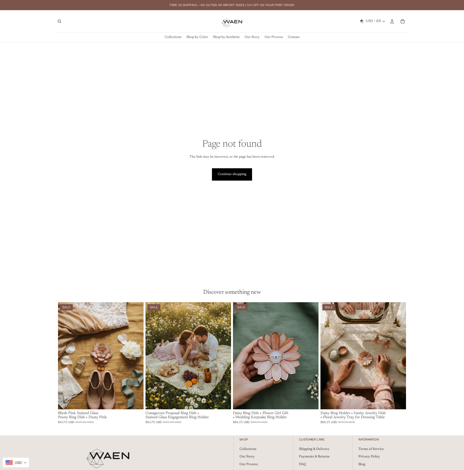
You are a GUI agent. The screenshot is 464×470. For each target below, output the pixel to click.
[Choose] (136, 401)
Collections (247, 449)
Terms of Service (371, 449)
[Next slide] (136, 355)
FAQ (302, 464)
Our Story (247, 456)
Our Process (248, 464)
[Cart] (402, 21)
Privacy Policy (369, 456)
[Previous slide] (65, 355)
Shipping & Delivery (314, 449)
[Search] (59, 21)
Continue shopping (232, 174)
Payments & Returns (314, 456)
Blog (361, 464)
